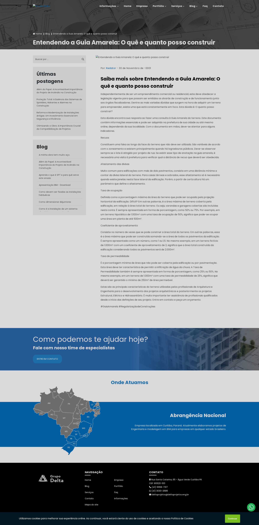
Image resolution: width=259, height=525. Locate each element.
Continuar (232, 519)
